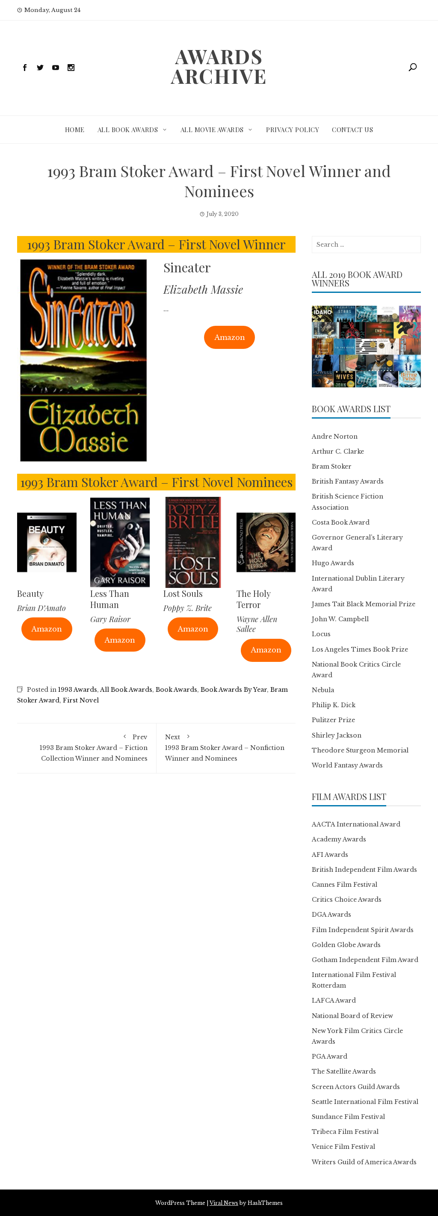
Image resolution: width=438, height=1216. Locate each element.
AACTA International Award (356, 824)
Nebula (323, 690)
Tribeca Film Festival (345, 1132)
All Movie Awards (212, 129)
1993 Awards (77, 690)
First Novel (81, 700)
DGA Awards (331, 914)
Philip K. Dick (333, 705)
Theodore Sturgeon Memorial (360, 750)
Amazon (229, 337)
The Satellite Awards (344, 1071)
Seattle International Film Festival (365, 1102)
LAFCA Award (334, 1000)
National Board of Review (352, 1016)
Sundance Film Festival (348, 1117)
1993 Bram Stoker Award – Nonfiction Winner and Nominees (224, 747)
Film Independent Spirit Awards (363, 930)
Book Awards (176, 690)
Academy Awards (339, 839)
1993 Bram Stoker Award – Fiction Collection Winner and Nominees (94, 747)
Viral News (224, 1203)
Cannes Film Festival (344, 884)
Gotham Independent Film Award (365, 960)
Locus (321, 634)
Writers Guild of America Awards (364, 1162)
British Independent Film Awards (364, 870)
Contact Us (352, 129)
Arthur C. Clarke (338, 451)
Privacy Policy (292, 129)
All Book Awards (128, 129)
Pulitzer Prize (333, 720)
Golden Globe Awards (346, 945)
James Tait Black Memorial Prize (363, 604)
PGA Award (329, 1056)
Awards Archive (219, 66)
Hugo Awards (333, 563)
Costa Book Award (341, 522)
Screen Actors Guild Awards (356, 1087)
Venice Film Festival (343, 1147)
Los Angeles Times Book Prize (360, 649)
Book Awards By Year (234, 690)
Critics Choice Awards (347, 899)
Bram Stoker (332, 466)
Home (75, 129)
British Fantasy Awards (348, 481)
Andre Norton (335, 436)
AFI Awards (330, 855)
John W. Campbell (340, 619)
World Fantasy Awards (347, 765)
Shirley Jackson (336, 735)
